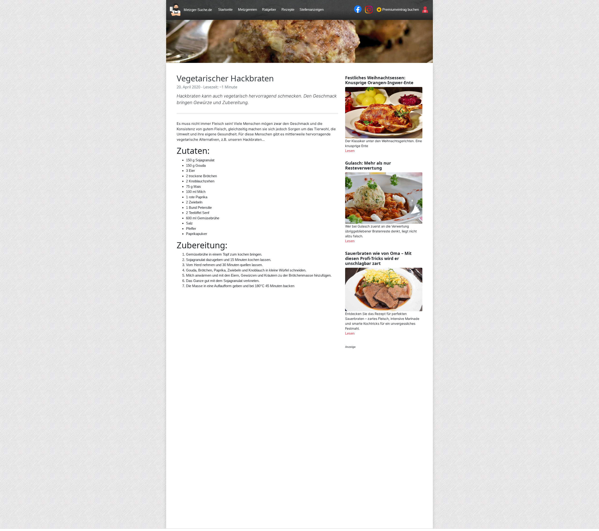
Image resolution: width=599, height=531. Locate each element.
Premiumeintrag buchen (400, 9)
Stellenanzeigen (312, 9)
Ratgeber (269, 9)
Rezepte (287, 9)
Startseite (225, 9)
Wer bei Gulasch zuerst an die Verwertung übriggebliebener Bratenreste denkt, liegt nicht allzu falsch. (381, 231)
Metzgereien (247, 9)
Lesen (349, 151)
